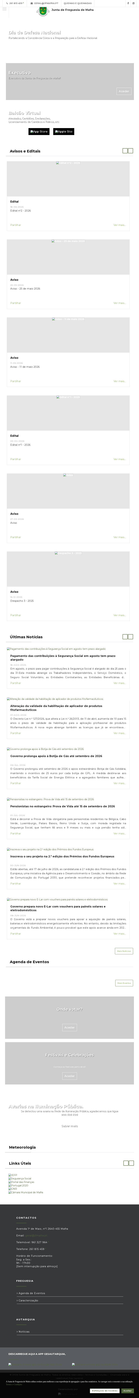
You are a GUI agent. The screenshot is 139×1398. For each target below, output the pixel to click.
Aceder (124, 51)
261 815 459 (15, 3)
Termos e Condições (14, 1384)
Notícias (23, 1331)
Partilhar (15, 225)
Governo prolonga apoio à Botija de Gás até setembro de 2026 (56, 756)
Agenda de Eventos (31, 1293)
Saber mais (69, 1126)
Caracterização (28, 1300)
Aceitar (128, 1391)
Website (17, 131)
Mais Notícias (124, 951)
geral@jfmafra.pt (45, 3)
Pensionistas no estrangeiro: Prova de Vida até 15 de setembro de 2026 (62, 806)
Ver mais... (120, 225)
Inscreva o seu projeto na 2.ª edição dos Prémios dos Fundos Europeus (62, 856)
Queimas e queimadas (78, 3)
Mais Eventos (124, 983)
